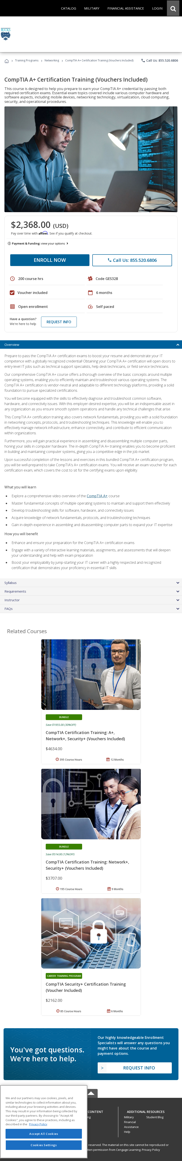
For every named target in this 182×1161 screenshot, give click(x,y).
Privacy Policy (151, 1150)
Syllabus (10, 582)
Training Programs (26, 60)
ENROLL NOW (50, 259)
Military (129, 1117)
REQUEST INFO (59, 321)
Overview (11, 344)
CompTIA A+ (97, 495)
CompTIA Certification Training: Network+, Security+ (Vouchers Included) (87, 865)
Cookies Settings (44, 1145)
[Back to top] (91, 1110)
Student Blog (154, 1117)
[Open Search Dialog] (173, 8)
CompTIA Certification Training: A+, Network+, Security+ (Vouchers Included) (85, 735)
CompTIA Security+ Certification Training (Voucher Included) (86, 987)
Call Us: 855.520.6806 (159, 60)
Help (127, 1132)
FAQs (8, 608)
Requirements (15, 591)
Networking (52, 60)
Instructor (12, 600)
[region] (43, 1121)
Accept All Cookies (43, 1134)
